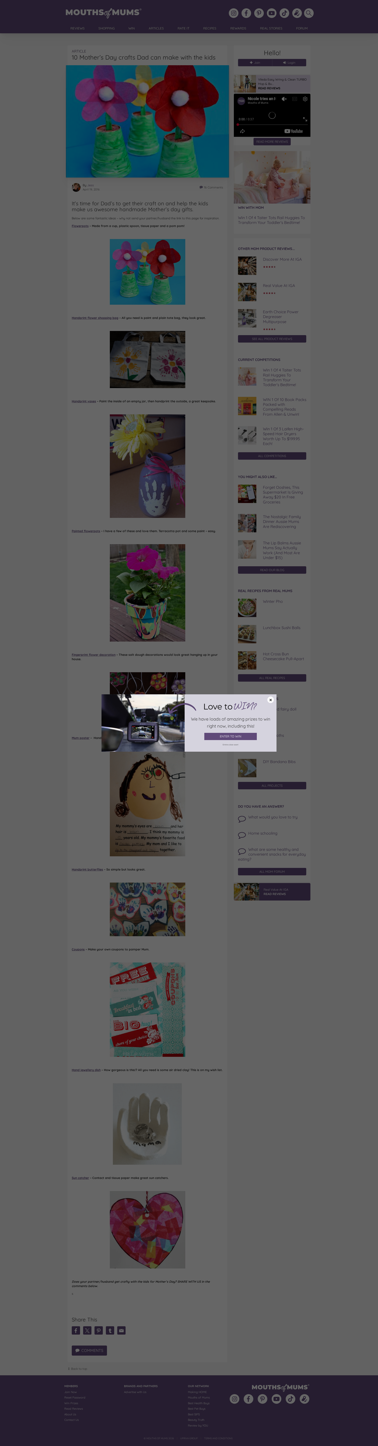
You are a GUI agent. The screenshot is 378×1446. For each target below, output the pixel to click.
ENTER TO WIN (230, 736)
